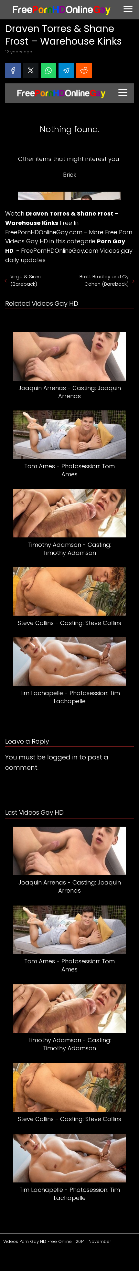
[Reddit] (84, 70)
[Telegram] (66, 70)
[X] (30, 70)
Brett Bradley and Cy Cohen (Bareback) (104, 280)
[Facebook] (13, 70)
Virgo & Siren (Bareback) (25, 280)
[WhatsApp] (48, 70)
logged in (62, 757)
